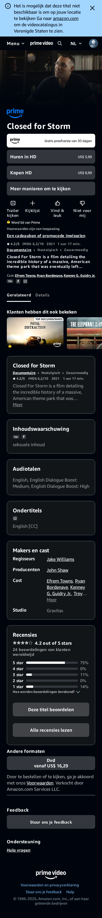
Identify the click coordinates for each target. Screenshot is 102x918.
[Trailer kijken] (13, 203)
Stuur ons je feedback (44, 891)
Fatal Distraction (35, 333)
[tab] (19, 295)
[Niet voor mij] (82, 203)
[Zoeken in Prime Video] (60, 43)
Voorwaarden (40, 783)
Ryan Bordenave (49, 275)
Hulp (70, 891)
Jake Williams (60, 559)
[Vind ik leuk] (57, 203)
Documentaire (19, 250)
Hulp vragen (18, 850)
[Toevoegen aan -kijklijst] (32, 203)
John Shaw (57, 570)
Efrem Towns (25, 275)
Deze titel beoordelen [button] (51, 709)
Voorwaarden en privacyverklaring (50, 885)
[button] (46, 691)
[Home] (41, 43)
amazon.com (65, 18)
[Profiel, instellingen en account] (93, 43)
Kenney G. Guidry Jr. (79, 275)
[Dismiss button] (92, 8)
